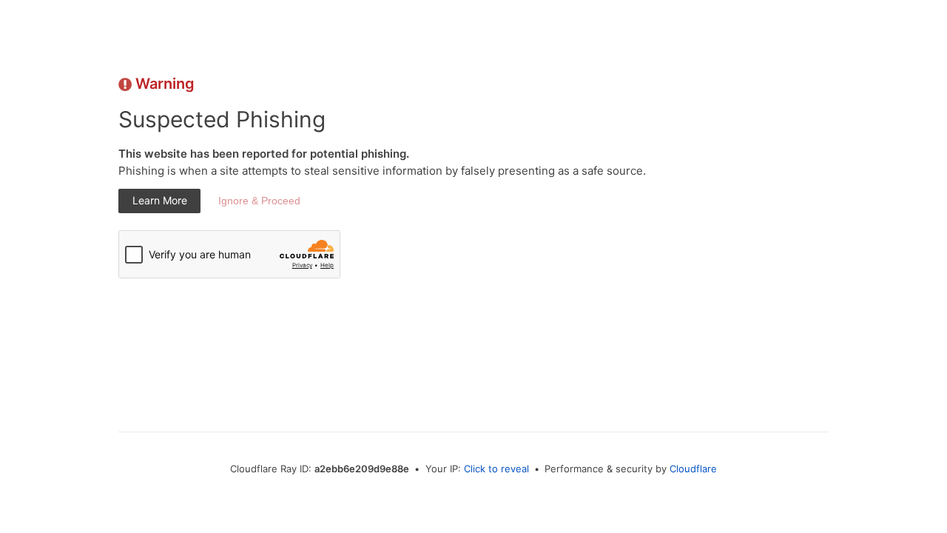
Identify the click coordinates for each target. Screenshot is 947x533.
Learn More (159, 200)
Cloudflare (693, 469)
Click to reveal (496, 469)
